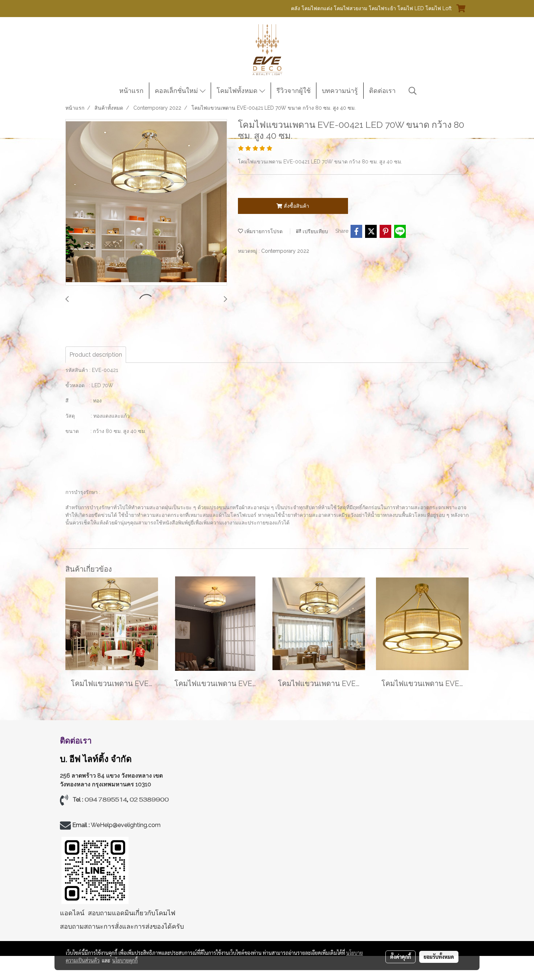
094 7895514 (106, 799)
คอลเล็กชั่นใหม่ (177, 90)
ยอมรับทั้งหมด (439, 956)
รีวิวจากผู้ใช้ (293, 90)
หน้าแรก (131, 90)
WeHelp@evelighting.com (126, 825)
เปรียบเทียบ (314, 231)
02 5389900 (149, 799)
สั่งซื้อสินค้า (295, 206)
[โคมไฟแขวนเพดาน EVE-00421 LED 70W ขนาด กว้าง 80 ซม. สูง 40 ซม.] (146, 202)
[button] (413, 91)
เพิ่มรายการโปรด (263, 231)
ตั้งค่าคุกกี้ (400, 956)
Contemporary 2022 (285, 251)
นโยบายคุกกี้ (125, 960)
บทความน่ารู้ (340, 90)
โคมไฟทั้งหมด (238, 90)
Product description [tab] (95, 354)
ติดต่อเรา (382, 90)
